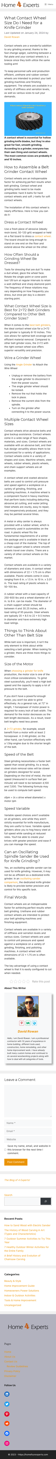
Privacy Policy (12, 1371)
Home (7, 1351)
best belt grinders (40, 325)
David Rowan (28, 1031)
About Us (9, 1356)
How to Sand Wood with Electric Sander (27, 1225)
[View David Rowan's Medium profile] (28, 1023)
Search (8, 1195)
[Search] (45, 1201)
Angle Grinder (24, 364)
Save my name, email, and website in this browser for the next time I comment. (29, 1150)
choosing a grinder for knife (27, 670)
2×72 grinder (14, 728)
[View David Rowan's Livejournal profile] (34, 1023)
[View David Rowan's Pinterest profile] (21, 1023)
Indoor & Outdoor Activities (19, 1295)
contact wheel (42, 236)
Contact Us (10, 1361)
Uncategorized (12, 1305)
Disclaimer (10, 1376)
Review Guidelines (17, 1366)
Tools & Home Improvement (20, 1300)
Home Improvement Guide (19, 1285)
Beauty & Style (12, 1281)
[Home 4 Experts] (20, 4)
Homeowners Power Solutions (21, 1290)
